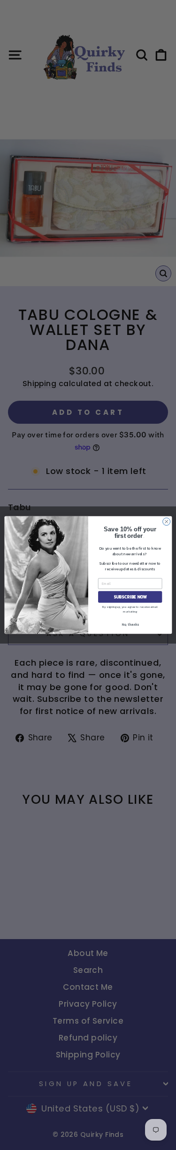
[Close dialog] (166, 521)
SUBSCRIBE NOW (129, 597)
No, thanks (129, 624)
